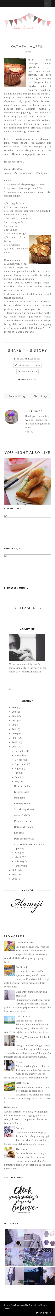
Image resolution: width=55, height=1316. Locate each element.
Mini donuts (20, 797)
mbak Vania (11, 142)
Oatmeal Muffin (22, 815)
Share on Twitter (29, 365)
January (19, 865)
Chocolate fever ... (23, 821)
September (21, 764)
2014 (14, 716)
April (17, 852)
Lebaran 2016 (23, 1016)
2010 (14, 733)
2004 (14, 878)
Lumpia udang (14, 508)
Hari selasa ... (23, 1082)
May (17, 781)
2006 (14, 870)
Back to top (42, 1313)
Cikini (19, 1062)
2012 (14, 724)
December (20, 751)
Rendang (19, 832)
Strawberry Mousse (24, 809)
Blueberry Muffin (16, 588)
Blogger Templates (11, 1305)
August (18, 768)
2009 (14, 738)
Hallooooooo (10, 1107)
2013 (14, 720)
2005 (14, 874)
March (18, 857)
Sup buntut (22, 1149)
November (20, 755)
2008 (14, 742)
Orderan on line (22, 786)
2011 (14, 729)
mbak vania (19, 173)
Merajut (20, 1128)
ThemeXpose (34, 1305)
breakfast (32, 379)
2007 (14, 746)
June (17, 777)
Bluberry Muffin (22, 803)
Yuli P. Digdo (34, 411)
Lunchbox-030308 (25, 942)
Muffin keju (12, 548)
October (19, 759)
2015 (14, 711)
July (16, 772)
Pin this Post (29, 372)
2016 (14, 707)
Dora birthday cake (24, 838)
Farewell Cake (21, 792)
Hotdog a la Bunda (23, 827)
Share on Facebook (28, 359)
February (19, 861)
